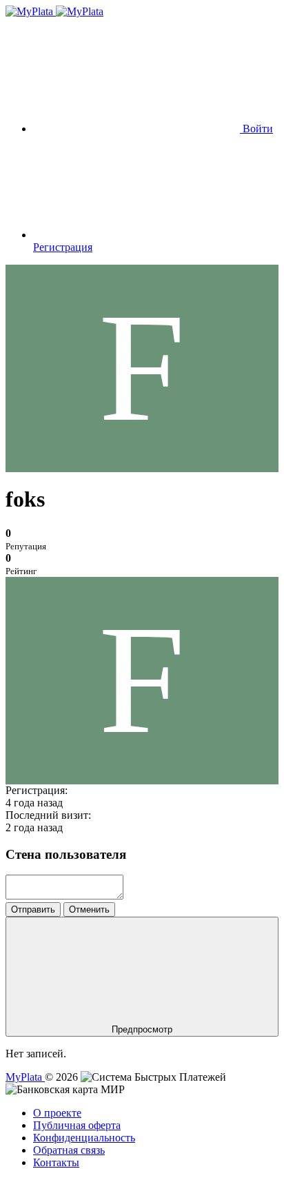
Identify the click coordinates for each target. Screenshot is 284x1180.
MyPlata (25, 1077)
